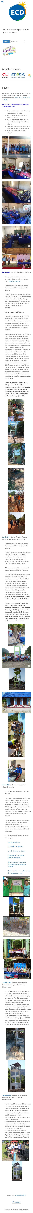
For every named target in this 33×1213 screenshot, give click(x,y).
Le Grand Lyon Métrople (15, 846)
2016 (16, 98)
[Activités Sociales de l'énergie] (16, 75)
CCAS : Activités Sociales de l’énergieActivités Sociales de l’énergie (17, 864)
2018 (24, 98)
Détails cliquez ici (14, 281)
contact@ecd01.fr (20, 1195)
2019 (28, 98)
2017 (20, 98)
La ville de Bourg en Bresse (16, 851)
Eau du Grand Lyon (14, 842)
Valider (6, 41)
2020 (5, 100)
